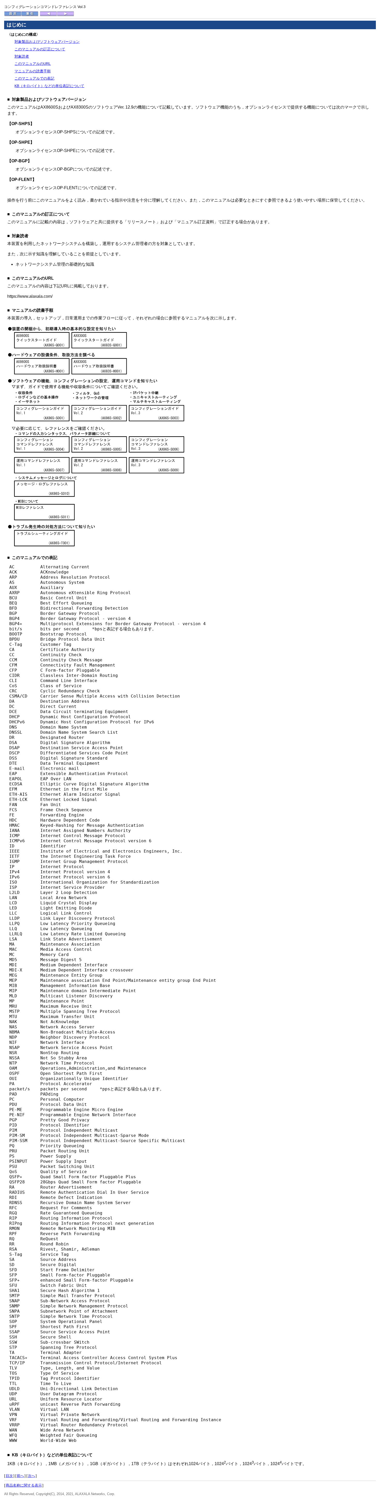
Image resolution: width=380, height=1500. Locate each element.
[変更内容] (48, 15)
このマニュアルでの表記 (34, 78)
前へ (20, 1476)
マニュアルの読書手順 (32, 71)
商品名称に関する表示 (24, 1485)
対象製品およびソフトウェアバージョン (47, 42)
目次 (9, 1476)
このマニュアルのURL (32, 64)
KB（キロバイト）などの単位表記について (49, 86)
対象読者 (21, 56)
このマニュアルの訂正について (39, 49)
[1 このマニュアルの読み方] (65, 15)
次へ (31, 1476)
